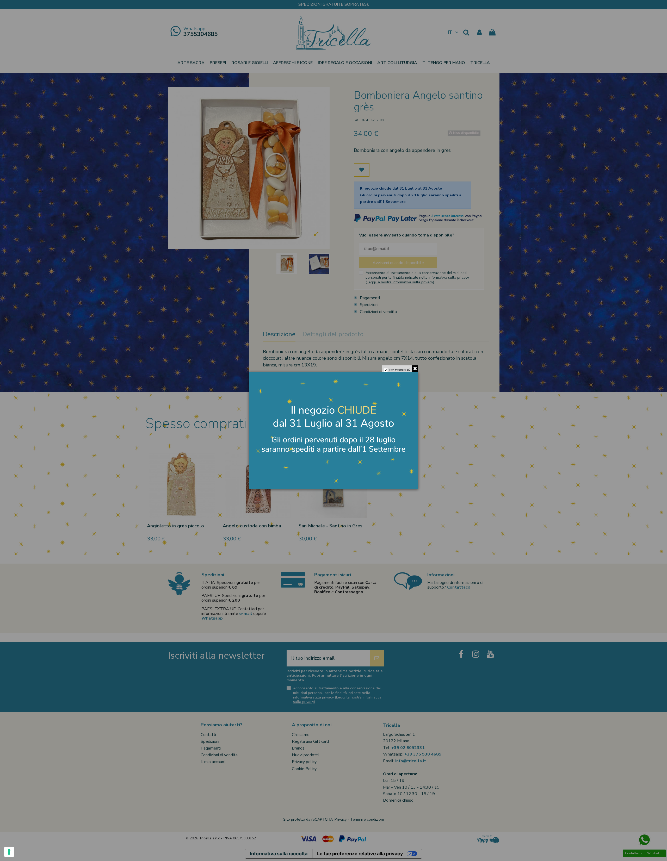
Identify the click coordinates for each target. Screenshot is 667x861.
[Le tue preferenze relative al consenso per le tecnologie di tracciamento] (9, 852)
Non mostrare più (399, 370)
